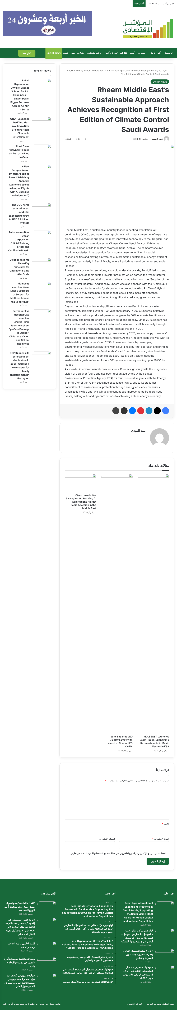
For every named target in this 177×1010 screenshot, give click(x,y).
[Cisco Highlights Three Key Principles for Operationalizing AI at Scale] (41, 264)
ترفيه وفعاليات (94, 53)
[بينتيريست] (140, 410)
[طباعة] (115, 410)
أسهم (132, 53)
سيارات (141, 53)
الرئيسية (169, 53)
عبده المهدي (157, 139)
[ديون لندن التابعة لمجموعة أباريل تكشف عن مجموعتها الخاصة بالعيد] (46, 963)
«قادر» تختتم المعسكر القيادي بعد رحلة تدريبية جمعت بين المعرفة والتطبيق (138, 954)
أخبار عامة (156, 53)
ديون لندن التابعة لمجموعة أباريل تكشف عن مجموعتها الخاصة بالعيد (19, 962)
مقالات (80, 53)
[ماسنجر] (132, 410)
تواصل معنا (55, 1003)
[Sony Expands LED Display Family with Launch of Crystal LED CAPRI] (117, 603)
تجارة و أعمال (111, 53)
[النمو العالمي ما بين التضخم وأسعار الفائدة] (46, 948)
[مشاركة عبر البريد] (124, 410)
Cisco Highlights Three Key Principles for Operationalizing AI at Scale (19, 267)
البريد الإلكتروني (160, 838)
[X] (157, 410)
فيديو (65, 53)
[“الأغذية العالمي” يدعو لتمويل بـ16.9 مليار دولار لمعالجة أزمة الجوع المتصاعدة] (46, 907)
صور (72, 53)
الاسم (165, 824)
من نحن (44, 1003)
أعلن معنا (26, 53)
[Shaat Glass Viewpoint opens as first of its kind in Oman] (41, 151)
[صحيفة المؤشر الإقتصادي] (147, 27)
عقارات (123, 53)
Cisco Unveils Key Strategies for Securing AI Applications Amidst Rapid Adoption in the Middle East (81, 502)
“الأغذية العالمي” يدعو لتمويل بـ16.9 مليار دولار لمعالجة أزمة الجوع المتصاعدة (19, 907)
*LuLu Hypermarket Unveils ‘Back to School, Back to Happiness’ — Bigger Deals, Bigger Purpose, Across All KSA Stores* (19, 95)
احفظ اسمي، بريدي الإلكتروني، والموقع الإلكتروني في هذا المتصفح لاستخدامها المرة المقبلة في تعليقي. (118, 853)
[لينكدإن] (149, 410)
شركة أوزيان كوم (11, 1003)
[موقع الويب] (144, 436)
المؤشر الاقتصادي (134, 1003)
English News (53, 53)
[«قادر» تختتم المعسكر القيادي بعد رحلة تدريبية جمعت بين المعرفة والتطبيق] (164, 955)
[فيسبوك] (165, 410)
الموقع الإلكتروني (107, 838)
